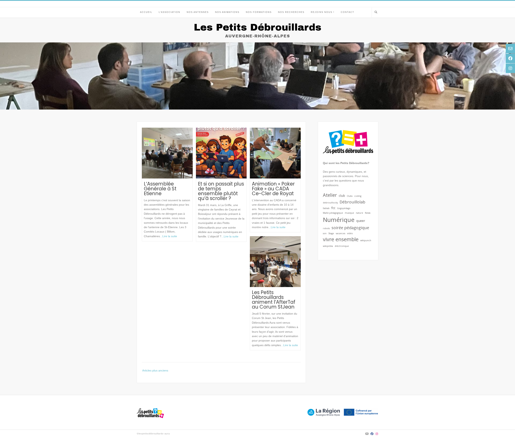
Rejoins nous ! (322, 12)
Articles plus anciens (155, 370)
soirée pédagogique (350, 227)
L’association (169, 12)
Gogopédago (343, 208)
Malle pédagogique (333, 212)
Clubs (349, 196)
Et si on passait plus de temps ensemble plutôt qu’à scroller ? (221, 191)
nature (359, 212)
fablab (326, 208)
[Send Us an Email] (367, 434)
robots (326, 228)
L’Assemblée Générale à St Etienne (160, 189)
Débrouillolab (352, 202)
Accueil (146, 12)
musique (349, 212)
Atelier (330, 195)
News (367, 212)
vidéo (350, 233)
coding (357, 196)
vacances (340, 233)
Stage (331, 233)
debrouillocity (330, 202)
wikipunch (365, 240)
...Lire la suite (168, 236)
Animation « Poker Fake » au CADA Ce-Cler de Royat (273, 189)
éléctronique (342, 246)
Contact (347, 12)
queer (360, 220)
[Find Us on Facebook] (372, 434)
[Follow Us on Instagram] (377, 434)
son (325, 233)
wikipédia (328, 246)
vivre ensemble (340, 239)
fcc (333, 208)
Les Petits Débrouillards (257, 27)
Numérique (338, 220)
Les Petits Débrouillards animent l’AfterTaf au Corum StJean (273, 299)
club (342, 195)
